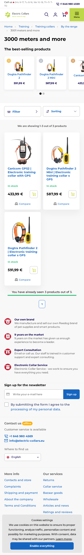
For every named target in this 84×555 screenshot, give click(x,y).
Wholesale (50, 499)
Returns (48, 480)
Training (24, 26)
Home (8, 26)
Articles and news (56, 505)
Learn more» (64, 539)
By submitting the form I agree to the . (40, 407)
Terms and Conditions (20, 505)
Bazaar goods (53, 492)
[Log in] (55, 14)
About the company (18, 499)
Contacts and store (17, 480)
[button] (46, 14)
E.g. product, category (30, 29)
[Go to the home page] (17, 14)
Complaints (12, 486)
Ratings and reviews (57, 512)
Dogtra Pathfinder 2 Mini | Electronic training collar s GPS (61, 174)
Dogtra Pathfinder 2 (19, 76)
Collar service (52, 486)
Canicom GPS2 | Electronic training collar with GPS (22, 172)
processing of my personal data (35, 409)
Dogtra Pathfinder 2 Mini (51, 76)
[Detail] (33, 194)
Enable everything (42, 545)
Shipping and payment (21, 492)
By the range (69, 26)
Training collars (45, 26)
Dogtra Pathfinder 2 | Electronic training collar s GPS (22, 251)
